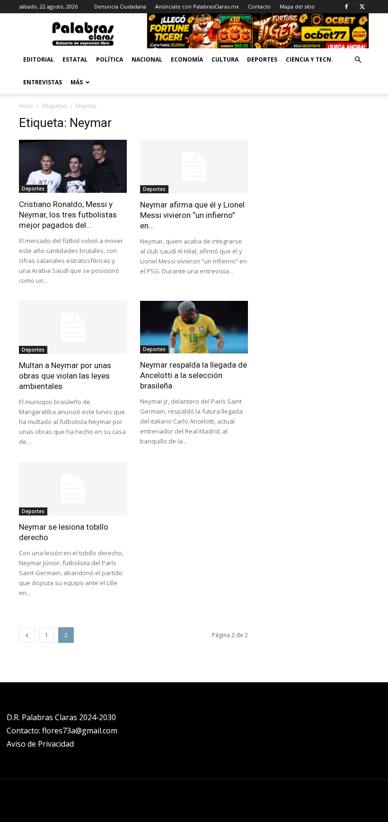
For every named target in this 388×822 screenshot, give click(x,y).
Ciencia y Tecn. (309, 59)
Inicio (26, 106)
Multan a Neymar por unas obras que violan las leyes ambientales (65, 376)
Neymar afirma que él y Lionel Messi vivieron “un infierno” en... (192, 215)
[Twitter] (362, 6)
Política (109, 59)
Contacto (259, 6)
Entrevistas (42, 82)
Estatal (75, 59)
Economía (187, 59)
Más (77, 82)
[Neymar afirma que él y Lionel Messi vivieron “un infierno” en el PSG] (194, 166)
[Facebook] (346, 6)
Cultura (225, 59)
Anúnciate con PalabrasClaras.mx (197, 6)
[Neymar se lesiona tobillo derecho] (73, 488)
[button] (357, 59)
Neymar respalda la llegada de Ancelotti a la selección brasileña (193, 375)
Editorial (38, 59)
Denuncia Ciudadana (120, 6)
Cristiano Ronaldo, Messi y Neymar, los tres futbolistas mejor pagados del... (68, 214)
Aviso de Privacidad (40, 744)
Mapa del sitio (297, 6)
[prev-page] (27, 635)
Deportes (262, 59)
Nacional (147, 59)
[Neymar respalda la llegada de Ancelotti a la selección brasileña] (194, 327)
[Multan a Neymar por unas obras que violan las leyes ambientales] (73, 327)
